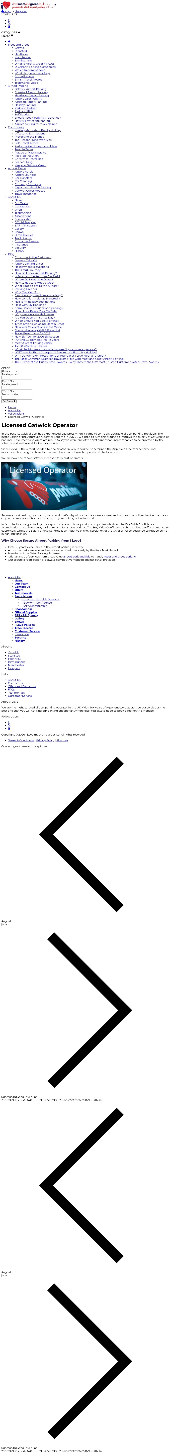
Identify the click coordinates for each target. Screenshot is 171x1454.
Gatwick (20, 47)
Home (12, 407)
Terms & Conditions (21, 740)
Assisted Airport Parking (31, 101)
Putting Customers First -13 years (37, 339)
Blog (11, 254)
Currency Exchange (28, 184)
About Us (14, 197)
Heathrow (21, 54)
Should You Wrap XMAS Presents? (37, 330)
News (18, 200)
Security (20, 247)
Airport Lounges (25, 174)
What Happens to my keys (32, 73)
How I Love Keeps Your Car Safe (36, 311)
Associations (23, 216)
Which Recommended (30, 70)
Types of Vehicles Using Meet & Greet (39, 324)
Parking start (10, 374)
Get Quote (8, 401)
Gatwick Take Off (26, 260)
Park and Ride (24, 111)
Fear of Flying (24, 162)
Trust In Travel (24, 149)
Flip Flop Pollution (27, 155)
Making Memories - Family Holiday (38, 130)
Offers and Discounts (22, 686)
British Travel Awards (28, 79)
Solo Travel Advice (27, 143)
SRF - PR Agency (26, 225)
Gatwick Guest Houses (30, 190)
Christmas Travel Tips (29, 158)
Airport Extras (17, 168)
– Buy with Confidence (36, 602)
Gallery (19, 228)
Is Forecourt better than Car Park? (37, 276)
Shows (19, 231)
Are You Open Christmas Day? (35, 317)
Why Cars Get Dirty (27, 292)
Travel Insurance (26, 193)
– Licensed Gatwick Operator (40, 599)
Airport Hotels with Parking (33, 187)
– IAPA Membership (34, 605)
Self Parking (23, 114)
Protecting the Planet (29, 136)
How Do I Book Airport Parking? (36, 273)
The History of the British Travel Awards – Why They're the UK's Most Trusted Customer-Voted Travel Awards (87, 362)
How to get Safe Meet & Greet (34, 282)
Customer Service (27, 241)
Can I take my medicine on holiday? (39, 295)
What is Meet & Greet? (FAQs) (34, 63)
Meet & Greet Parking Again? (34, 343)
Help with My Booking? (30, 304)
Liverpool (14, 668)
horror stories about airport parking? (39, 308)
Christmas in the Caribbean (33, 257)
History (19, 251)
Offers (19, 209)
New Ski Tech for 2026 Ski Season (37, 336)
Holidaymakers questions (32, 266)
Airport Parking (18, 86)
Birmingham (23, 60)
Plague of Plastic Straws (30, 152)
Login (7, 11)
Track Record (23, 238)
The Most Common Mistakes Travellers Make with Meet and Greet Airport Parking (69, 358)
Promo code (9, 394)
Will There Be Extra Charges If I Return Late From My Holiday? (56, 352)
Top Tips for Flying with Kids (33, 139)
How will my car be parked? (33, 120)
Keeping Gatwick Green (30, 165)
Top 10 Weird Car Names (31, 346)
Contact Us (22, 206)
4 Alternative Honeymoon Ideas (36, 146)
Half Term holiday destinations (35, 301)
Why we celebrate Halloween (34, 314)
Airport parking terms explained (36, 124)
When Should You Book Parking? (37, 320)
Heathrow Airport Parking (32, 95)
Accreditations (24, 76)
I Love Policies (24, 235)
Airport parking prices (29, 263)
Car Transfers (23, 178)
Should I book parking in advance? (38, 117)
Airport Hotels (24, 171)
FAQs (11, 689)
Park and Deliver (26, 108)
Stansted (21, 51)
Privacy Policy (45, 740)
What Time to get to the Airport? (37, 285)
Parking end (9, 384)
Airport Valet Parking (28, 98)
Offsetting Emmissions (30, 133)
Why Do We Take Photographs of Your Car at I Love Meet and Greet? (60, 355)
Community (16, 127)
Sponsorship (23, 219)
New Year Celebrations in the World (38, 327)
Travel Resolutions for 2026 (32, 333)
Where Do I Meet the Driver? (34, 279)
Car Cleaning (23, 181)
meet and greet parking (120, 556)
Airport (6, 367)
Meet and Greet (18, 44)
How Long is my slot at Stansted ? (37, 298)
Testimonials (23, 212)
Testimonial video (26, 82)
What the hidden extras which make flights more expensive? (56, 349)
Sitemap (62, 740)
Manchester (23, 57)
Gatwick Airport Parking (30, 89)
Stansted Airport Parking (31, 92)
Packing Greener (26, 289)
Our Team (21, 203)
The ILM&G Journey (28, 270)
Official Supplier (25, 222)
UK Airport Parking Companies (35, 66)
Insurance (21, 244)
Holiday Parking (25, 105)
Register (21, 11)
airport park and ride (77, 556)
